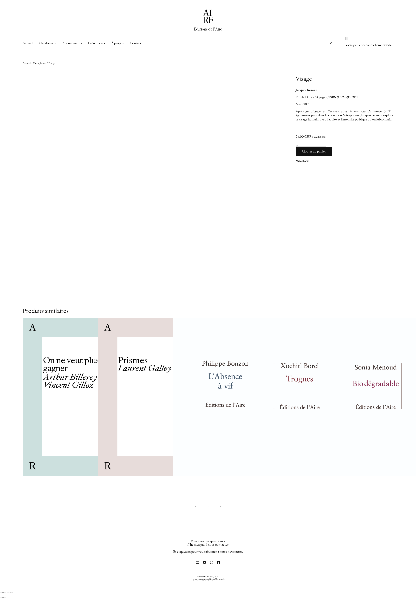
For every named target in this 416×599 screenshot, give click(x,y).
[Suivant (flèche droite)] (4, 597)
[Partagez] (8, 592)
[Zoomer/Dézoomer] (1, 592)
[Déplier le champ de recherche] (331, 43)
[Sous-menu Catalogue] (55, 43)
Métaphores (39, 63)
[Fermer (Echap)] (11, 592)
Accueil (27, 63)
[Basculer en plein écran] (4, 592)
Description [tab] (39, 240)
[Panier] (346, 38)
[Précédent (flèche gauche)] (1, 597)
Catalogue (46, 43)
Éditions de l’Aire (208, 29)
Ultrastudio (220, 579)
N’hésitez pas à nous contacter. (208, 544)
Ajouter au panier (314, 151)
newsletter (235, 551)
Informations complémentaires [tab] (72, 240)
